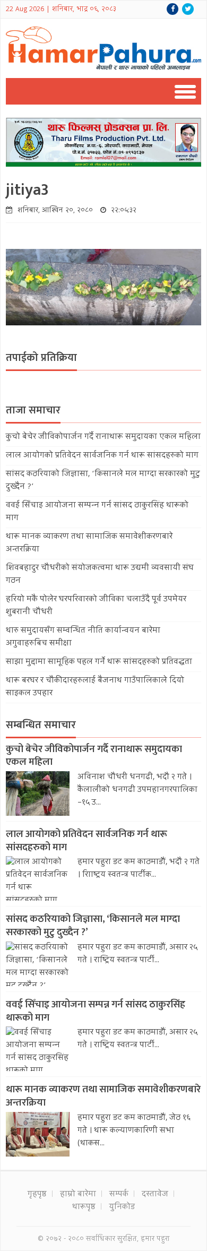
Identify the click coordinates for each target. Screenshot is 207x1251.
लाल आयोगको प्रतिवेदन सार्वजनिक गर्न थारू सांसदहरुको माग (102, 456)
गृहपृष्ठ (37, 1195)
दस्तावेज (155, 1195)
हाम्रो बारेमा (78, 1195)
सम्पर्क (118, 1195)
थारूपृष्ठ (84, 1207)
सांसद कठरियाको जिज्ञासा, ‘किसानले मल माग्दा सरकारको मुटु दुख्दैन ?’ (93, 926)
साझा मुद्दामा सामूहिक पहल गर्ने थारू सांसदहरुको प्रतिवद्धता (99, 662)
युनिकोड (122, 1207)
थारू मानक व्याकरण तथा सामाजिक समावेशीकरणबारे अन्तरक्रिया (103, 1096)
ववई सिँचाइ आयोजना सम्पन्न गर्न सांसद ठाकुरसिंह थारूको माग (95, 1011)
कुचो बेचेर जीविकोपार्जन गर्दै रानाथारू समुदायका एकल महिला (103, 437)
